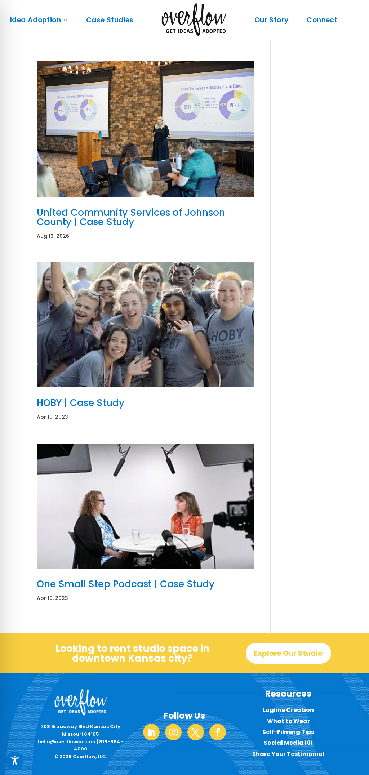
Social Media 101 (288, 743)
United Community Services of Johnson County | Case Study (131, 217)
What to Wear (288, 721)
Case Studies (110, 20)
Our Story (271, 20)
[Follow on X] (195, 732)
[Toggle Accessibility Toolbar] (14, 760)
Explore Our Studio (288, 653)
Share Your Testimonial (288, 754)
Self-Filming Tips (288, 732)
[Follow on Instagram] (173, 732)
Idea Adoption (35, 20)
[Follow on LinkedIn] (151, 732)
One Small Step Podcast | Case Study (125, 584)
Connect (322, 20)
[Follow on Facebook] (217, 732)
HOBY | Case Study (80, 402)
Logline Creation (288, 710)
